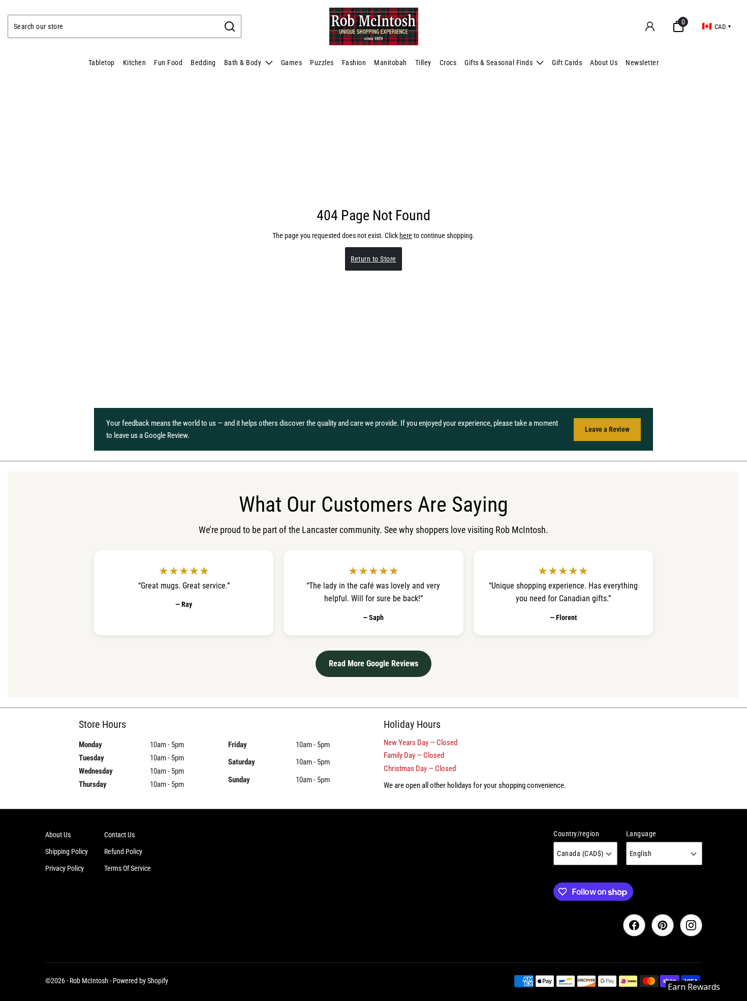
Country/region (576, 834)
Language (641, 834)
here (405, 235)
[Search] (230, 26)
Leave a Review (607, 429)
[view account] (650, 26)
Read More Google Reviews (373, 663)
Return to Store (373, 259)
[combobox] (113, 26)
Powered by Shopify (140, 981)
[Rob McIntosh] (373, 26)
